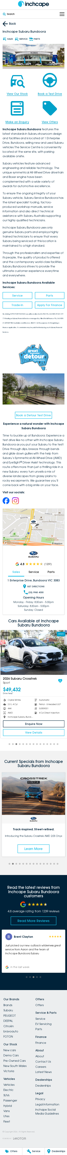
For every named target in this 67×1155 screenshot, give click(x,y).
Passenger (10, 1100)
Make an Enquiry (17, 122)
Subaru (8, 1010)
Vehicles (8, 1084)
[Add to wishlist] (60, 680)
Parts (49, 295)
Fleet (6, 1121)
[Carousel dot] (9, 744)
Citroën (8, 1026)
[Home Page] (33, 4)
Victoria (8, 1071)
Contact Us (43, 1061)
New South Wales (14, 1066)
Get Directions (35, 586)
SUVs (6, 1095)
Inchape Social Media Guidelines (47, 1111)
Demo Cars (11, 1055)
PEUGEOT (9, 1015)
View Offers (50, 122)
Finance (40, 1042)
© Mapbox (57, 543)
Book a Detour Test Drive (33, 415)
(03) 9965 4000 (35, 592)
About (39, 1056)
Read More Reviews (33, 921)
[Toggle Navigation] (62, 14)
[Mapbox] (12, 543)
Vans (6, 1111)
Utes (6, 1116)
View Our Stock (17, 94)
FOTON (8, 1036)
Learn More (33, 849)
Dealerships (43, 1085)
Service (17, 295)
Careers (40, 1066)
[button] (33, 951)
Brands (7, 1005)
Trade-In (17, 305)
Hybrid (7, 1106)
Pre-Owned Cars (14, 1060)
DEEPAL (8, 1021)
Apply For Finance (49, 305)
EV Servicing (43, 1024)
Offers (39, 1005)
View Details (33, 732)
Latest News (43, 1072)
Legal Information (47, 1104)
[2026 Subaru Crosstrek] (33, 652)
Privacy (40, 1099)
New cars (9, 1050)
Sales (16, 572)
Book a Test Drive (50, 94)
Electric (8, 1090)
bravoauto (10, 1031)
